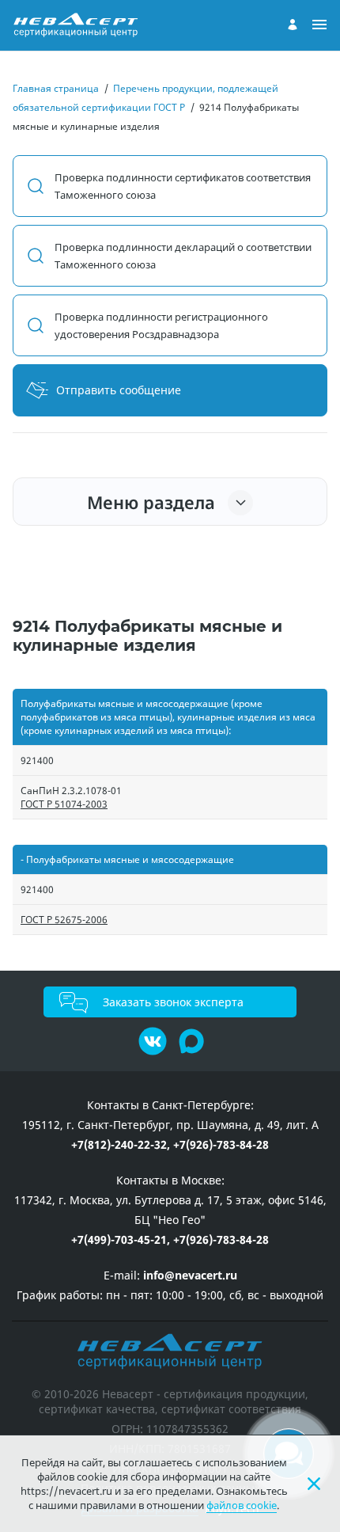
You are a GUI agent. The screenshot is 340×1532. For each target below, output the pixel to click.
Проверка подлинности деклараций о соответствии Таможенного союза (183, 256)
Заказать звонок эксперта (173, 1001)
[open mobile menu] (319, 25)
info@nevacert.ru (190, 1275)
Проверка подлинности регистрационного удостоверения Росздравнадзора (161, 325)
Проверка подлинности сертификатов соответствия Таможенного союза (183, 186)
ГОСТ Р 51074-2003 (64, 804)
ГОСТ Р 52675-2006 (64, 919)
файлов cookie (241, 1505)
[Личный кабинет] (292, 24)
